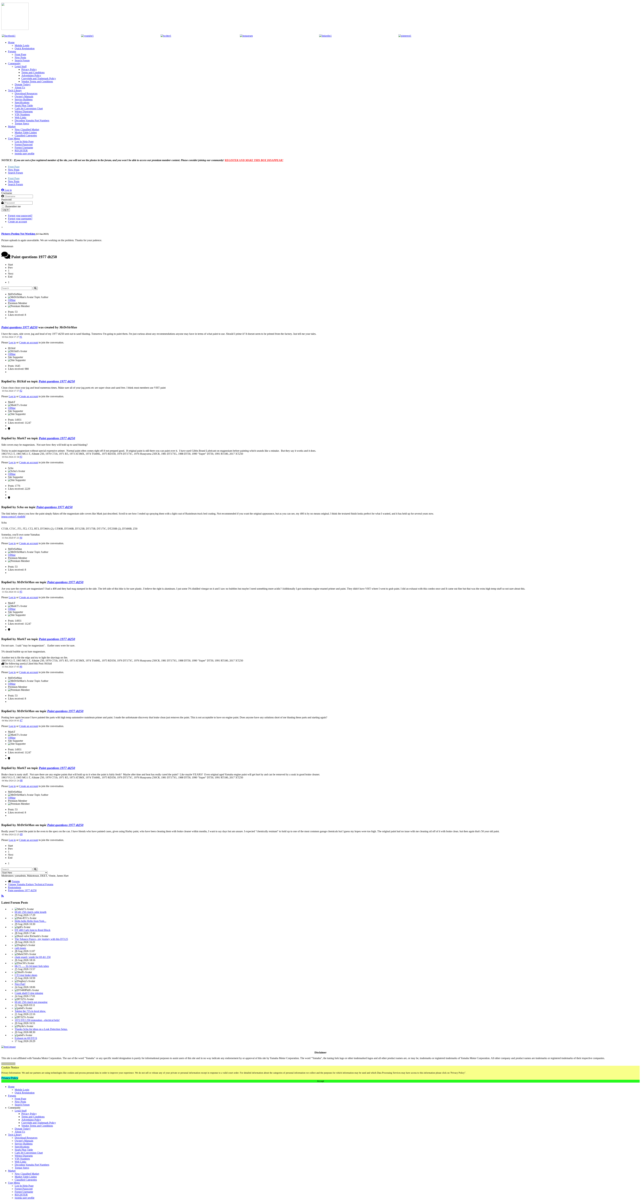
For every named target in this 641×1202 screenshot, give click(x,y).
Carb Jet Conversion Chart (29, 108)
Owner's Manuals (24, 96)
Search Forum (22, 60)
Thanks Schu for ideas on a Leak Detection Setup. (41, 1029)
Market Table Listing (26, 132)
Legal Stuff (21, 66)
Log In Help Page (24, 141)
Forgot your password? (20, 215)
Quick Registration (25, 48)
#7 (21, 720)
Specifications (22, 102)
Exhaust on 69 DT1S (26, 1038)
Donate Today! (23, 84)
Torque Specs (22, 123)
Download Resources (26, 93)
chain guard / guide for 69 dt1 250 (33, 957)
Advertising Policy (31, 75)
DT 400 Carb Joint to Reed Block (32, 930)
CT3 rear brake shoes (26, 975)
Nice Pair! (20, 984)
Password (6, 199)
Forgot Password (24, 144)
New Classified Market (27, 129)
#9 (21, 834)
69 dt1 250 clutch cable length (30, 912)
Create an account (17, 221)
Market (12, 126)
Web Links (20, 117)
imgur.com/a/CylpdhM (13, 516)
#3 (21, 456)
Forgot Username (24, 147)
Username (6, 193)
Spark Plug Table (24, 105)
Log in (6, 209)
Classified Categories (26, 135)
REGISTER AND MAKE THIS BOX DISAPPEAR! (254, 160)
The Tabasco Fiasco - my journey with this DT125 (41, 939)
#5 (21, 591)
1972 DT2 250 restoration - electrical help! (37, 1020)
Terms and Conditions (33, 72)
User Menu (14, 138)
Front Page (20, 54)
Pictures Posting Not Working (18, 233)
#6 (21, 666)
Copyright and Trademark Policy (38, 78)
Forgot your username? (20, 218)
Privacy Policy (29, 69)
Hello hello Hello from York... (30, 921)
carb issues (20, 948)
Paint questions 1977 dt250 (19, 327)
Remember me (13, 206)
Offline (12, 300)
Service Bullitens (24, 99)
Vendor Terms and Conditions (37, 81)
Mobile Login (22, 45)
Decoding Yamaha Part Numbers (32, 120)
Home (11, 42)
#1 (21, 336)
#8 (21, 780)
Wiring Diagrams (24, 111)
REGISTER (21, 150)
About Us (20, 87)
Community (14, 63)
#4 (21, 537)
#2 (21, 390)
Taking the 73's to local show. (30, 1011)
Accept (320, 1081)
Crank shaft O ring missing (29, 993)
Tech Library (15, 90)
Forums (12, 51)
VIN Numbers (22, 114)
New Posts (20, 57)
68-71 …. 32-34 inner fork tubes (32, 966)
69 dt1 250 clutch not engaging (31, 1002)
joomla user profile (24, 153)
